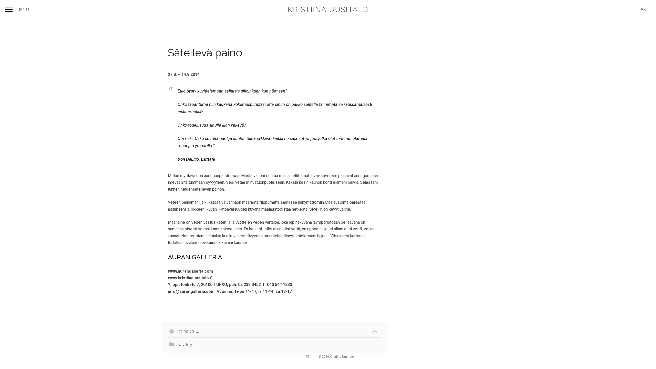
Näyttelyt (185, 344)
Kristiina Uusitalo (328, 9)
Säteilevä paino (205, 52)
